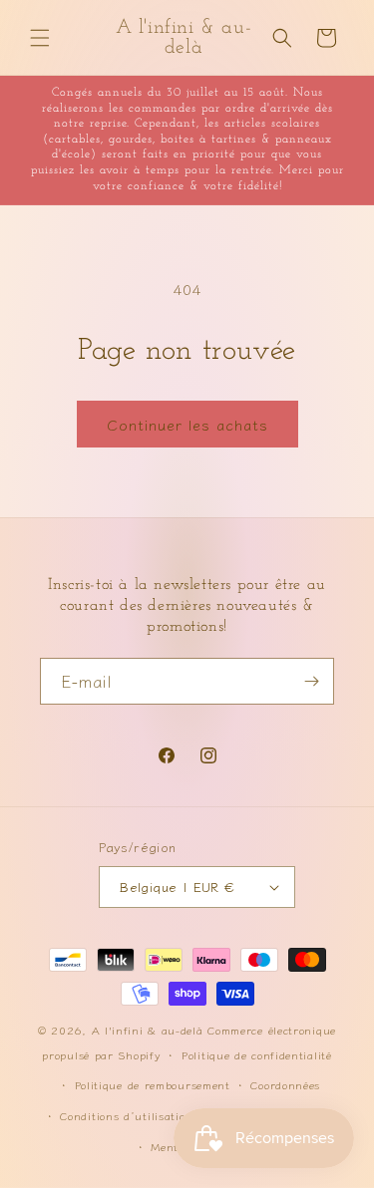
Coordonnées (285, 1084)
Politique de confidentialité (257, 1054)
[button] (40, 38)
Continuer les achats (187, 424)
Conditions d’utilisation (126, 1115)
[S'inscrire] (311, 681)
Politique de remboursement (152, 1084)
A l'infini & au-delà (147, 1030)
